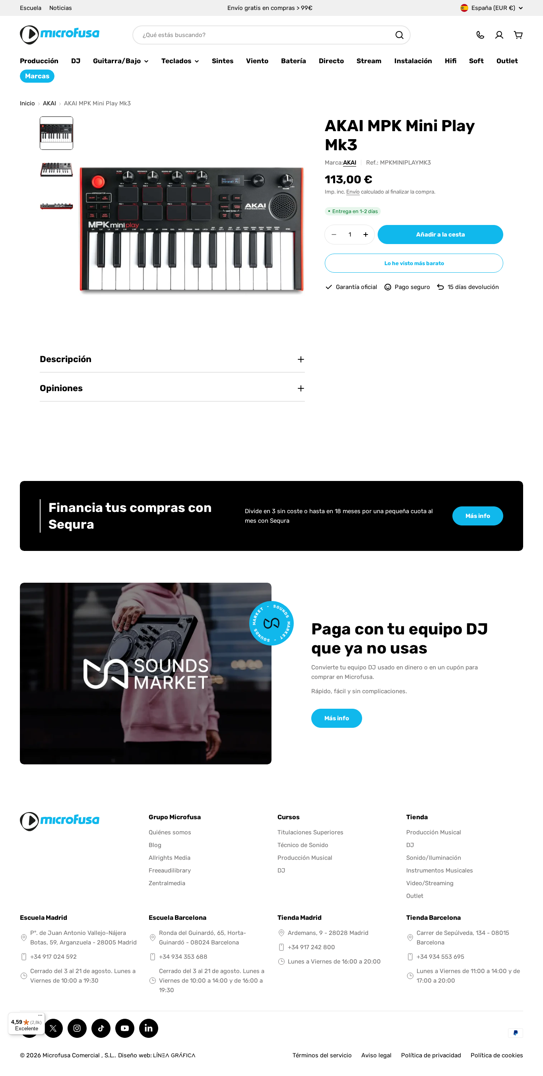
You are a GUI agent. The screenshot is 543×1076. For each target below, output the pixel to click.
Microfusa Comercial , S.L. (78, 1055)
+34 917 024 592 (53, 956)
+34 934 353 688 (183, 956)
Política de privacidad (431, 1055)
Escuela (30, 8)
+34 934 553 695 (440, 956)
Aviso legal (376, 1055)
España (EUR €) (493, 8)
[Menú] (40, 1017)
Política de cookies (497, 1055)
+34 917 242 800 (311, 947)
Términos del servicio (322, 1055)
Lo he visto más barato (414, 263)
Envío (353, 191)
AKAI (49, 104)
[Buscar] (399, 35)
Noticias (60, 8)
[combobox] (271, 35)
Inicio (27, 104)
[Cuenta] (499, 35)
